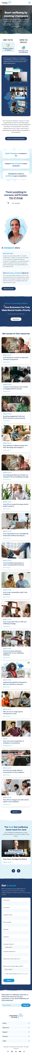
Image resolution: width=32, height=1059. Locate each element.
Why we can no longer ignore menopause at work (13, 712)
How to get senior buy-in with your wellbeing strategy (15, 622)
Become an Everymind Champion (16, 138)
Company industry (8, 944)
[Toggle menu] (29, 2)
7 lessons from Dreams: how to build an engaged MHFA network (15, 388)
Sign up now (16, 319)
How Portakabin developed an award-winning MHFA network (13, 564)
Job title (6, 929)
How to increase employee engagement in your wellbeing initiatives (13, 653)
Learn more (6, 362)
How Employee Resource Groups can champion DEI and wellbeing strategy (16, 476)
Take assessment (18, 864)
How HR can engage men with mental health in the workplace (16, 801)
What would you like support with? (13, 966)
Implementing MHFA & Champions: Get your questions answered (15, 683)
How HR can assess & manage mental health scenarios (15, 505)
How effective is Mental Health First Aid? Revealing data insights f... (15, 446)
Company (6, 936)
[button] (13, 871)
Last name (6, 907)
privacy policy (24, 973)
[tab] (8, 47)
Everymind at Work (18, 1046)
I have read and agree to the (17, 974)
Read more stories (8, 288)
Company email (8, 915)
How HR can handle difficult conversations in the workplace (13, 771)
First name (6, 900)
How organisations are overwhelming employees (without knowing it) (15, 534)
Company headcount (9, 951)
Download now (7, 745)
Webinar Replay (7, 355)
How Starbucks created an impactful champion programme (15, 358)
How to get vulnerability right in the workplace (15, 593)
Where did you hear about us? (12, 959)
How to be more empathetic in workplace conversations (13, 742)
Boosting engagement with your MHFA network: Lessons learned (14, 417)
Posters (5, 738)
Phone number (7, 922)
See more (15, 812)
